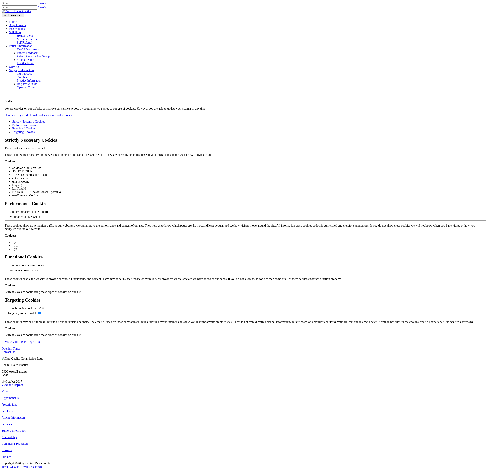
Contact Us (8, 352)
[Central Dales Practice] (16, 11)
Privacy (6, 456)
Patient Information (13, 417)
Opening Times (11, 348)
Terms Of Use (10, 466)
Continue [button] (10, 115)
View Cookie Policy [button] (60, 115)
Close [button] (37, 342)
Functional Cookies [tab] (24, 128)
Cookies (7, 450)
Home (5, 391)
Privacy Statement (32, 466)
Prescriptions (9, 404)
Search (42, 3)
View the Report (12, 385)
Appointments (10, 398)
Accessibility (9, 437)
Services (7, 424)
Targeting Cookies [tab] (23, 132)
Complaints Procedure (15, 443)
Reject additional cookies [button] (31, 115)
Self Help (7, 411)
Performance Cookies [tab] (25, 125)
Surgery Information (14, 430)
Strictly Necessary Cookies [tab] (28, 121)
